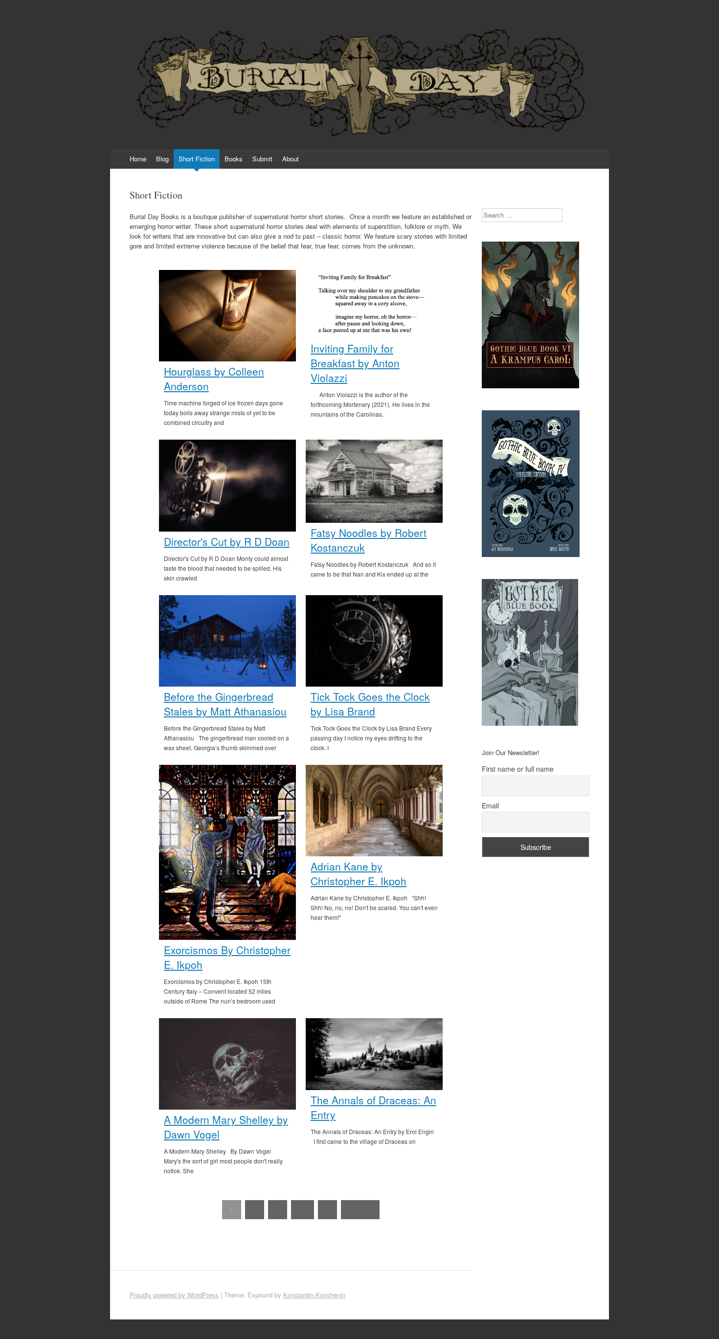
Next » (360, 1210)
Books (234, 158)
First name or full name (518, 769)
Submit (262, 158)
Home (138, 158)
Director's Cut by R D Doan (227, 541)
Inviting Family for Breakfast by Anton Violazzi (355, 363)
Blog (162, 158)
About (290, 158)
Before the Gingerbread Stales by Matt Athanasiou (225, 703)
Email (490, 805)
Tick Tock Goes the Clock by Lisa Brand (370, 703)
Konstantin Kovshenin (314, 1294)
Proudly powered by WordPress (174, 1294)
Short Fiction (197, 158)
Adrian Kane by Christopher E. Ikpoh (358, 873)
